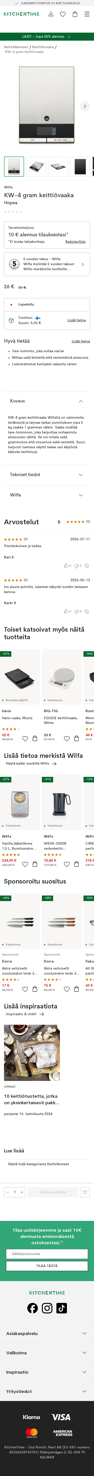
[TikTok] (61, 1308)
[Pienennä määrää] (7, 1192)
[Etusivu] (21, 14)
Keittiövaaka (43, 47)
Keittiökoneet (16, 47)
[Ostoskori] (75, 14)
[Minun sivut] (51, 14)
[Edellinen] (9, 106)
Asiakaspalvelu (22, 1333)
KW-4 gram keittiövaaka (24, 52)
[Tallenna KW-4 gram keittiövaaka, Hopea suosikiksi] (85, 1192)
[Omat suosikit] (63, 14)
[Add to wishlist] (25, 738)
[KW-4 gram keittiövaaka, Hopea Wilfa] (47, 105)
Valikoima (16, 1353)
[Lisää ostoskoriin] (35, 738)
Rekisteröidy (75, 242)
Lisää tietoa (76, 320)
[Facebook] (32, 1308)
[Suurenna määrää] (21, 1192)
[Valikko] (87, 14)
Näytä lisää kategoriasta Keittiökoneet (38, 1164)
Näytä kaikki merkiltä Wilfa (27, 763)
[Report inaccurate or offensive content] (86, 566)
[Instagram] (47, 1308)
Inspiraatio (17, 1372)
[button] (13, 211)
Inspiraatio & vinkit (21, 1014)
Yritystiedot (19, 1391)
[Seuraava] (85, 106)
